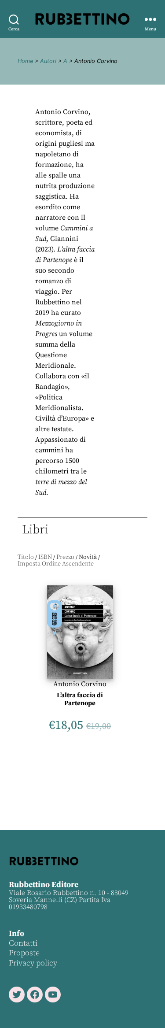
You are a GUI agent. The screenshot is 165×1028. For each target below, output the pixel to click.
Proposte (24, 953)
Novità (88, 557)
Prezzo (65, 557)
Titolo (26, 557)
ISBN (45, 557)
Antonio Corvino (79, 684)
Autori (48, 61)
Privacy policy (33, 963)
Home (25, 61)
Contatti (23, 943)
